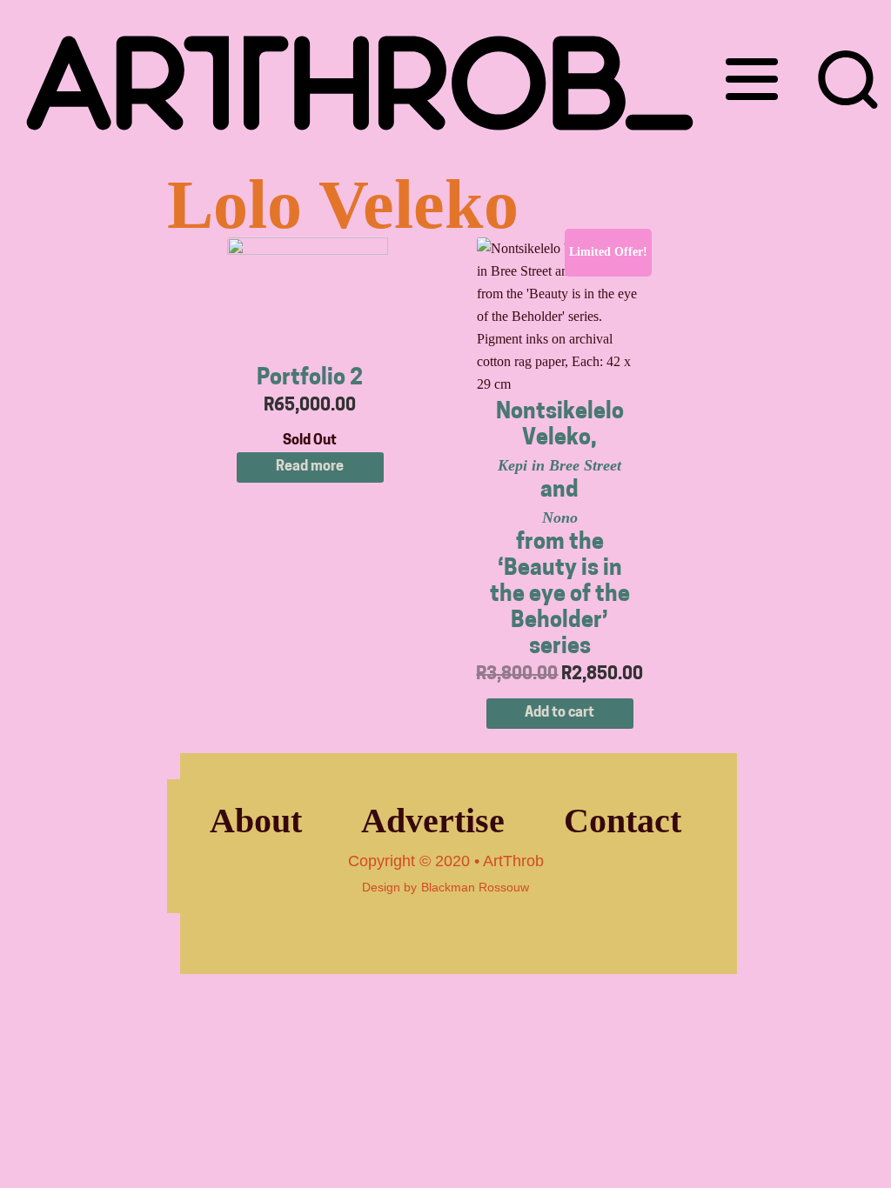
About (256, 820)
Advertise (433, 820)
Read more (310, 467)
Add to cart (559, 713)
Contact (622, 820)
